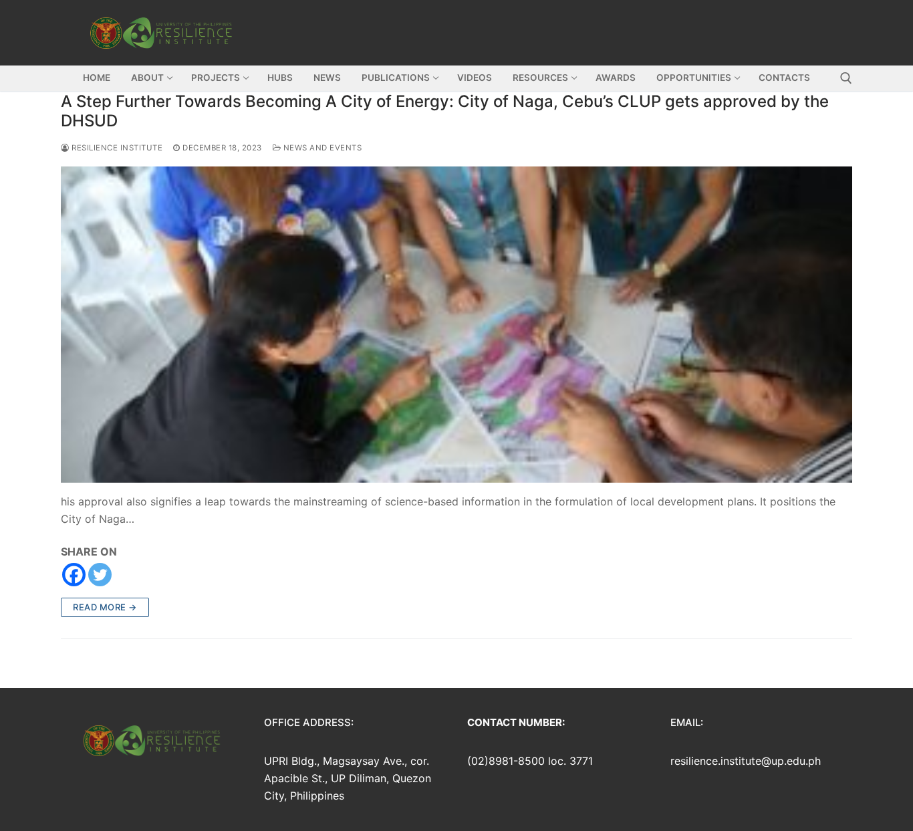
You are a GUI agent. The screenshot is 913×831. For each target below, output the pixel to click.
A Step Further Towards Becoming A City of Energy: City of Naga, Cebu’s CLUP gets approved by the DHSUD (445, 111)
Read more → (105, 607)
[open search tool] (846, 78)
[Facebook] (74, 574)
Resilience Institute (116, 147)
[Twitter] (100, 574)
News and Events (321, 147)
